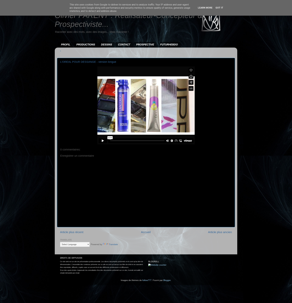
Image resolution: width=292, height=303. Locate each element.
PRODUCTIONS (85, 44)
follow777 (146, 280)
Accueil (146, 232)
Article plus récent (71, 232)
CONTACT (124, 44)
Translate (113, 244)
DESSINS (106, 44)
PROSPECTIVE (145, 44)
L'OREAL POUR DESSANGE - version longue (88, 61)
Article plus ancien (220, 232)
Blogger (167, 280)
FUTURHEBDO (169, 44)
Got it (219, 7)
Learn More (205, 7)
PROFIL (65, 44)
